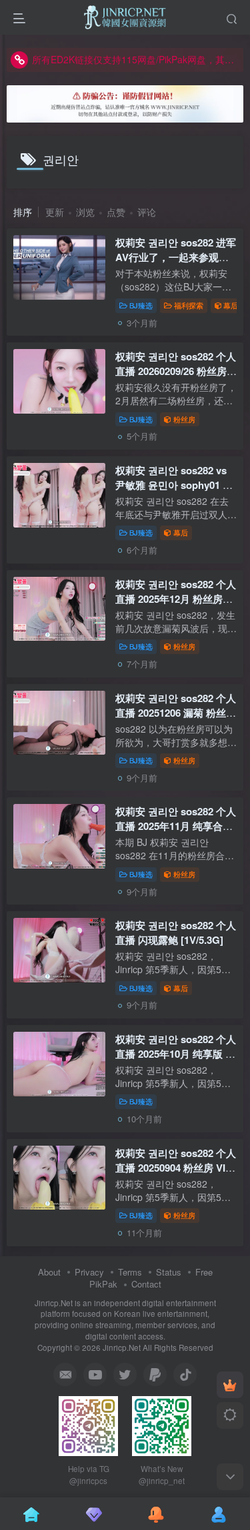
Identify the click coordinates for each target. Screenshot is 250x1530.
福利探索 (188, 305)
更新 (54, 211)
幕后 (230, 305)
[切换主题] (230, 1415)
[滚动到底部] (230, 1476)
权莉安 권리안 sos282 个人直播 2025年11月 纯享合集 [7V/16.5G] (175, 826)
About (49, 1272)
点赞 (116, 211)
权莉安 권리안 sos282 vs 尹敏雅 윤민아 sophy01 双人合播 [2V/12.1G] (174, 485)
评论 (146, 211)
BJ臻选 (141, 305)
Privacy (89, 1272)
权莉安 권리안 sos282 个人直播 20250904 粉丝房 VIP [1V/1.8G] (175, 1168)
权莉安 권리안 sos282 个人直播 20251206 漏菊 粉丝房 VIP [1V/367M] (175, 713)
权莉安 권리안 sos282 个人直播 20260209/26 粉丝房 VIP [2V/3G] (175, 371)
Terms (130, 1272)
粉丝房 (184, 419)
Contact (146, 1284)
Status (168, 1272)
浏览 (85, 211)
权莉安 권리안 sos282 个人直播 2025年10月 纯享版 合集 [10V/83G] (175, 1054)
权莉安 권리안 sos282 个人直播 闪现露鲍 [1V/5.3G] (175, 932)
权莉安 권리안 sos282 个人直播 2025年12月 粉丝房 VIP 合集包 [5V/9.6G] (175, 599)
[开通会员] (230, 1384)
